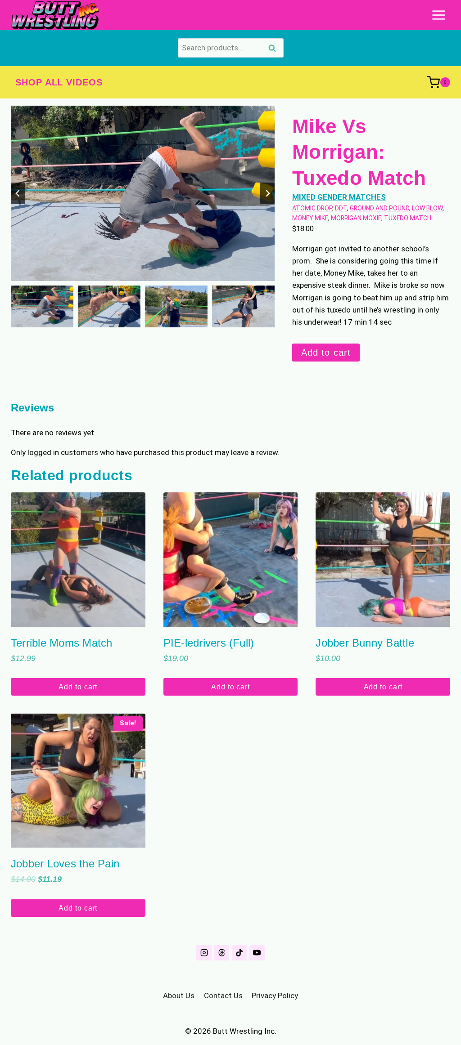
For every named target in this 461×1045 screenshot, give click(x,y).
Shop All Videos (59, 82)
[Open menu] (438, 14)
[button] (42, 306)
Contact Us (223, 995)
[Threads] (221, 952)
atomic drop (312, 208)
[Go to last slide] (18, 193)
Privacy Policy (275, 995)
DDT (341, 208)
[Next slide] (267, 193)
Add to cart (326, 352)
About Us (178, 995)
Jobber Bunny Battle (365, 643)
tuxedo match (407, 218)
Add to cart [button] (78, 687)
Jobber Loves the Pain (65, 863)
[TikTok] (239, 952)
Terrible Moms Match (62, 643)
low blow (427, 208)
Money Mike (310, 218)
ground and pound (379, 208)
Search (275, 49)
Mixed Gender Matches (339, 196)
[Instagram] (204, 952)
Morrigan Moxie (356, 218)
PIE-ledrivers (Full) (208, 643)
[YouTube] (257, 952)
